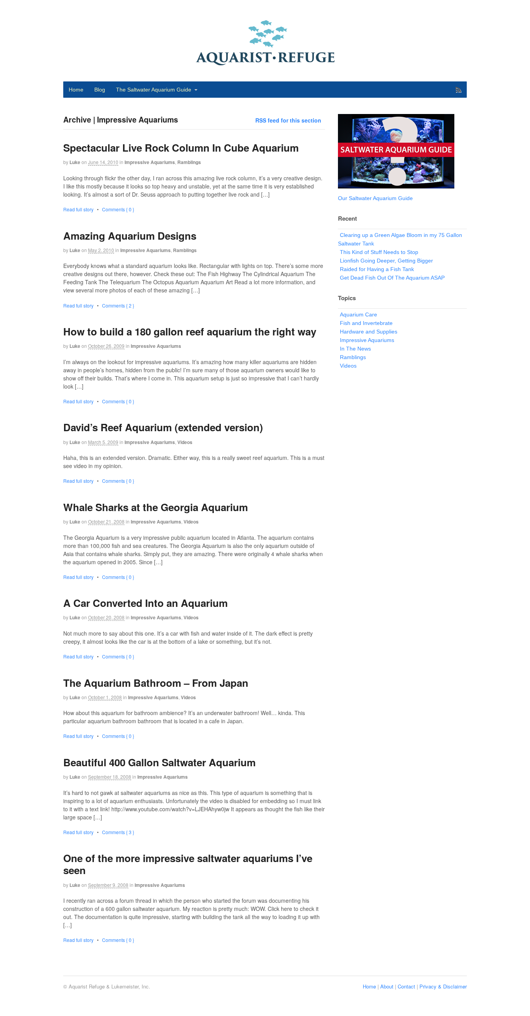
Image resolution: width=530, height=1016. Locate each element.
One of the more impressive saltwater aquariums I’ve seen (187, 864)
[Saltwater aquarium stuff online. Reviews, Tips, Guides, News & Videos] (265, 62)
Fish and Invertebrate (366, 323)
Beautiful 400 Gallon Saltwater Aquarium (159, 762)
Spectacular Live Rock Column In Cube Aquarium (181, 147)
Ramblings (189, 162)
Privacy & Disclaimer (443, 986)
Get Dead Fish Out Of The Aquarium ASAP (392, 278)
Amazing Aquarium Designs (129, 235)
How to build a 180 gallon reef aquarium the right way (189, 331)
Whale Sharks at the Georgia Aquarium (155, 507)
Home (76, 89)
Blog (99, 89)
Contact (406, 986)
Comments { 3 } (118, 832)
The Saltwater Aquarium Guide (153, 89)
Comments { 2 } (118, 305)
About (386, 986)
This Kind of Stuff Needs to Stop (379, 252)
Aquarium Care (358, 314)
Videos (184, 442)
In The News (355, 349)
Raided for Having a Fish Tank (377, 269)
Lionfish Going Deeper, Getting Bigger (386, 260)
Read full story (78, 209)
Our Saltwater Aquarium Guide (375, 198)
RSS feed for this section (288, 120)
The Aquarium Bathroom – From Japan (155, 683)
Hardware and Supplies (368, 331)
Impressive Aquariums (150, 162)
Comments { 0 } (118, 209)
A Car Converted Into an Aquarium (145, 603)
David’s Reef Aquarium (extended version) (163, 427)
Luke (74, 162)
